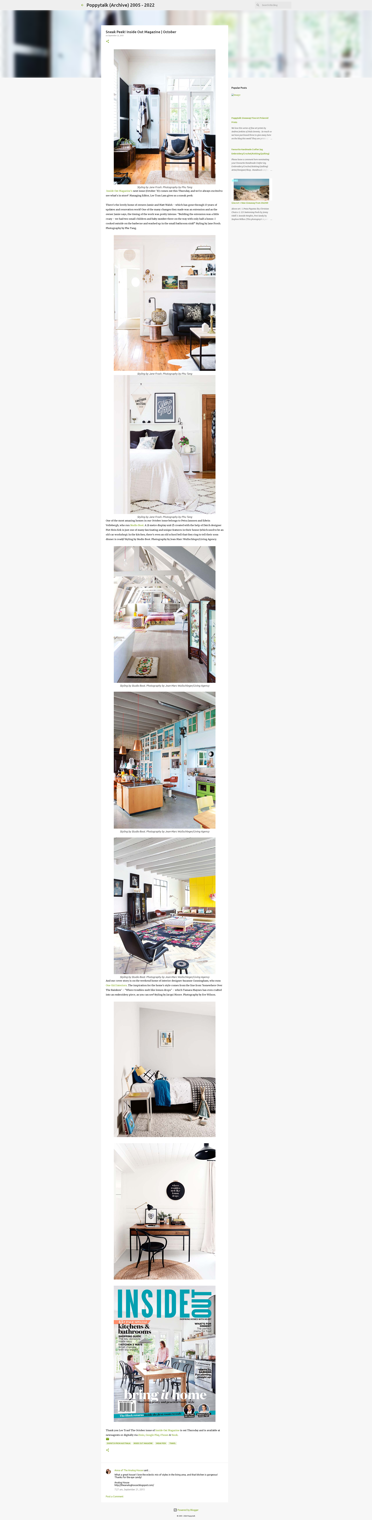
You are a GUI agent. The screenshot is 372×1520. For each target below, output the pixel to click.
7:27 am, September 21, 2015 (130, 1489)
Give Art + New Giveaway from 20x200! (249, 203)
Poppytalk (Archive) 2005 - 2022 (120, 5)
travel (172, 1443)
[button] (107, 41)
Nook (174, 1435)
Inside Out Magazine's (119, 190)
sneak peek (161, 1443)
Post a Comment (114, 1496)
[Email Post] (107, 1440)
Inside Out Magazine (167, 1430)
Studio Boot (137, 525)
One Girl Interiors (116, 985)
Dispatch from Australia (118, 1443)
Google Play (152, 1435)
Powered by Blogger (187, 1510)
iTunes (164, 1435)
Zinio (141, 1435)
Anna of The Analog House (129, 1470)
